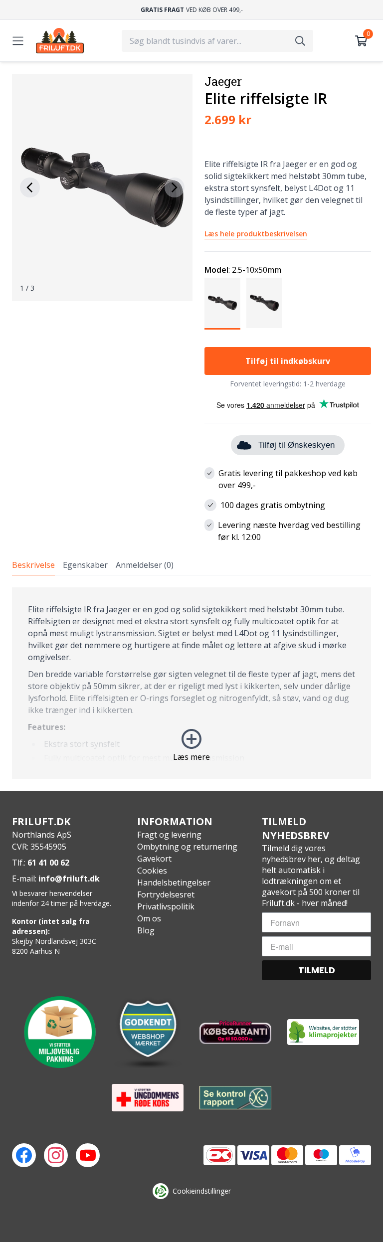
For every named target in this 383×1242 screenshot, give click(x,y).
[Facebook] (24, 1155)
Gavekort (154, 858)
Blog (146, 930)
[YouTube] (88, 1155)
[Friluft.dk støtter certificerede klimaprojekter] (323, 1032)
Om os (149, 918)
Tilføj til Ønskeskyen (296, 445)
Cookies (152, 870)
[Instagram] (56, 1155)
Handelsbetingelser (173, 882)
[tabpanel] (191, 683)
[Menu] (18, 41)
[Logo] (60, 40)
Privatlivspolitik (165, 906)
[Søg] (300, 41)
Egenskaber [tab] (85, 564)
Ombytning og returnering (187, 846)
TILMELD (316, 970)
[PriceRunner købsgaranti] (235, 1032)
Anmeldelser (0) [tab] (145, 564)
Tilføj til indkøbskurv (287, 360)
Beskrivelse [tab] (33, 564)
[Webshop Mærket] (148, 1032)
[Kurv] (361, 41)
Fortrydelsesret (165, 894)
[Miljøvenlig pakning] (60, 1032)
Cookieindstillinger (202, 1191)
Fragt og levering (169, 834)
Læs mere (191, 756)
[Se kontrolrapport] (235, 1097)
